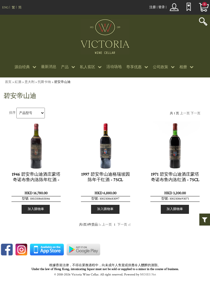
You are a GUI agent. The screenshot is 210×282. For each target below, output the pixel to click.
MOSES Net (148, 274)
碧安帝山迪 (62, 82)
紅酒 (18, 82)
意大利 (29, 82)
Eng (5, 7)
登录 (161, 7)
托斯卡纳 (44, 82)
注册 (152, 7)
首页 (8, 82)
